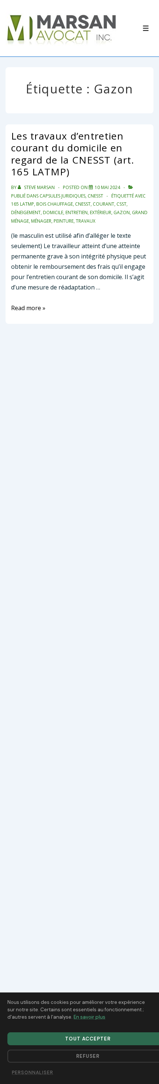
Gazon (122, 212)
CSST (121, 204)
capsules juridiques (62, 196)
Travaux (85, 221)
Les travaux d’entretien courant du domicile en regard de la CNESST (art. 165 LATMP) (73, 154)
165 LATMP (22, 204)
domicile (53, 212)
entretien (76, 212)
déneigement (26, 212)
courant (103, 204)
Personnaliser (32, 1073)
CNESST (95, 196)
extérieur (100, 212)
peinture (64, 221)
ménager (41, 221)
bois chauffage (54, 204)
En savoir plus (89, 1017)
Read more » (28, 308)
